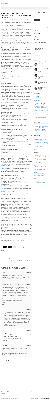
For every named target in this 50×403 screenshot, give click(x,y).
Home (3, 8)
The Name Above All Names (7, 119)
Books (16, 8)
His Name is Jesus (5, 151)
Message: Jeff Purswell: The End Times (9, 239)
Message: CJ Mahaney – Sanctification (9, 167)
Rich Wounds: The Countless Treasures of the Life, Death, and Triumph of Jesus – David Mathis (40, 131)
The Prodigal (3, 139)
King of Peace (4, 179)
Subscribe (26, 8)
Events (11, 8)
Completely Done (4, 99)
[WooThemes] (46, 398)
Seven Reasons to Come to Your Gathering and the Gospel (43, 70)
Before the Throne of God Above (8, 124)
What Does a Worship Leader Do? (41, 117)
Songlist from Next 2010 (6, 258)
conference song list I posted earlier (14, 81)
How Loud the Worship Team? (40, 101)
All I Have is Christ (5, 102)
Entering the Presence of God (40, 97)
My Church (37, 181)
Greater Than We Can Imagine (7, 89)
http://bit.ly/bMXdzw (24, 313)
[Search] (47, 27)
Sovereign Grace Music (39, 184)
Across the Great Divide (6, 177)
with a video (24, 139)
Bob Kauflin (4, 19)
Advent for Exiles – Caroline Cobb (41, 142)
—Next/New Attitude (24, 19)
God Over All (4, 225)
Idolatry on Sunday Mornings (40, 103)
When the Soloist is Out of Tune (41, 119)
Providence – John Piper (39, 146)
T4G (11, 136)
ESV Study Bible (38, 162)
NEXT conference (10, 24)
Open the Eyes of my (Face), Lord (41, 110)
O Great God (4, 168)
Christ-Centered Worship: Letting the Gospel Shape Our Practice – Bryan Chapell (41, 157)
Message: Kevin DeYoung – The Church (9, 216)
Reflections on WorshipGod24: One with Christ (42, 76)
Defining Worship (38, 96)
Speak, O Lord (4, 164)
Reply (28, 272)
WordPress (37, 398)
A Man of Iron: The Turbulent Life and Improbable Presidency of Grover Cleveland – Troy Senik (41, 139)
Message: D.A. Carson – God (7, 191)
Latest (35, 61)
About (7, 8)
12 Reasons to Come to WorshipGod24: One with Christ (42, 82)
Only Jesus (3, 188)
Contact (31, 8)
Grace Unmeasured (5, 185)
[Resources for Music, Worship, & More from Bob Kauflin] (5, 3)
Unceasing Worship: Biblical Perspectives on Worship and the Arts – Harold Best (41, 171)
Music (20, 8)
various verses (16, 156)
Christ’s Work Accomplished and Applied (20, 127)
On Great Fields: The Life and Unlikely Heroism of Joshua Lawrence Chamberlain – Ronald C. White (41, 126)
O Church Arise (4, 217)
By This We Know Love (6, 161)
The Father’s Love (5, 201)
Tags (45, 61)
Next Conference (6, 256)
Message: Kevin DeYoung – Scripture (9, 147)
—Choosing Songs (16, 19)
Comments (40, 61)
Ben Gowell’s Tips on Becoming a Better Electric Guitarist (20, 260)
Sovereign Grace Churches (40, 182)
